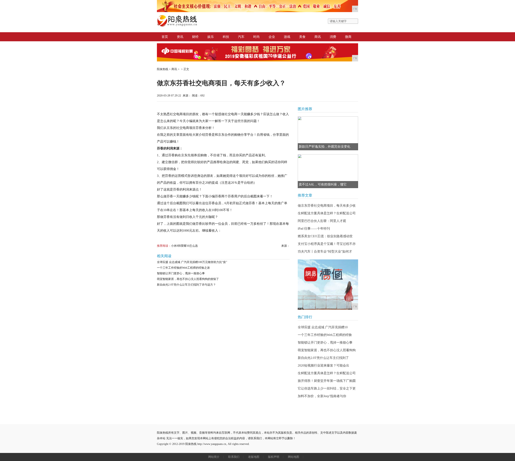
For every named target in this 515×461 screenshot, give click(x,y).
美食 (302, 36)
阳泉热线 (162, 69)
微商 (348, 36)
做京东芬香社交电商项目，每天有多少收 (327, 205)
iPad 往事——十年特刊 (314, 228)
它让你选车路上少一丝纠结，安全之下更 (327, 388)
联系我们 (233, 456)
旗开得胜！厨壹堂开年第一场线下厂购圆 (327, 380)
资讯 (180, 36)
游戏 (287, 36)
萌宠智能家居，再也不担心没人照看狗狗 (327, 350)
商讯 (317, 36)
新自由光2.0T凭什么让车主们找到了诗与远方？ (186, 284)
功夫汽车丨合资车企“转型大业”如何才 (325, 251)
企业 (272, 36)
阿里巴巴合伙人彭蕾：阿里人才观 (322, 221)
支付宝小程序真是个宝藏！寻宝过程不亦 (327, 244)
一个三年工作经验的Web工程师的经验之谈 (183, 267)
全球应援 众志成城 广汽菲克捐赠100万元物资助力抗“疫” (192, 262)
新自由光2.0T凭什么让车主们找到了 (323, 357)
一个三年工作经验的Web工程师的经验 (325, 335)
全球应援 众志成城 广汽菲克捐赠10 (323, 327)
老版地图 (253, 456)
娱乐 (210, 36)
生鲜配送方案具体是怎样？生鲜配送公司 (327, 213)
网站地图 (293, 456)
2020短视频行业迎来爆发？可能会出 (323, 365)
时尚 (256, 36)
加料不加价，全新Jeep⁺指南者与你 (322, 396)
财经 (195, 36)
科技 (226, 36)
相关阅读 (164, 256)
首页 (165, 36)
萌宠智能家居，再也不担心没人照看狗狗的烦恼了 (188, 279)
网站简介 (213, 456)
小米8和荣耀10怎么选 (184, 245)
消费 (333, 36)
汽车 (241, 36)
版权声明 (273, 456)
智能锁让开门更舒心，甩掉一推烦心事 (181, 273)
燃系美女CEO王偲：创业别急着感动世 (325, 236)
